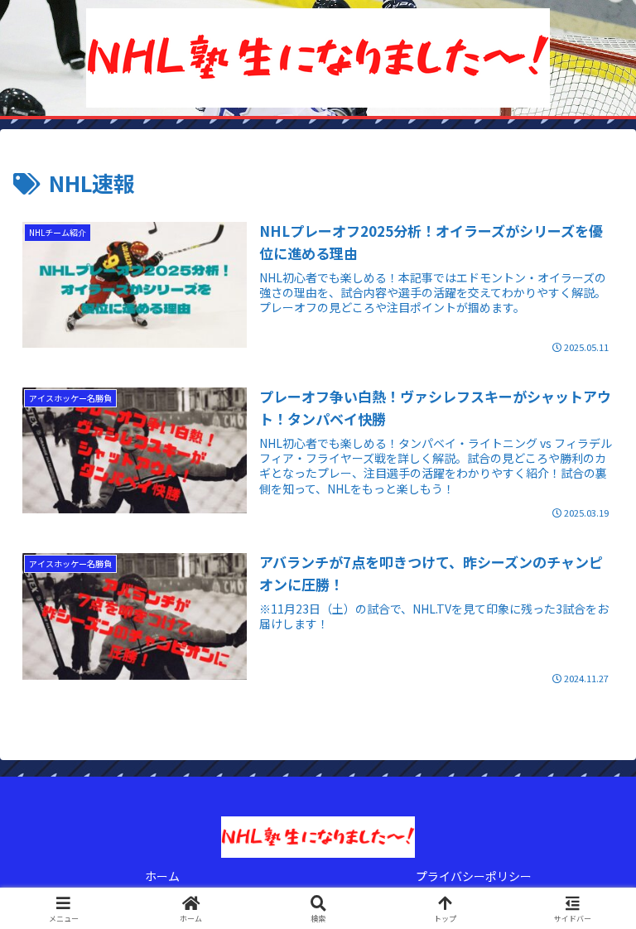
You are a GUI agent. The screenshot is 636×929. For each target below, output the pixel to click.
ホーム (162, 876)
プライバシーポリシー (474, 876)
